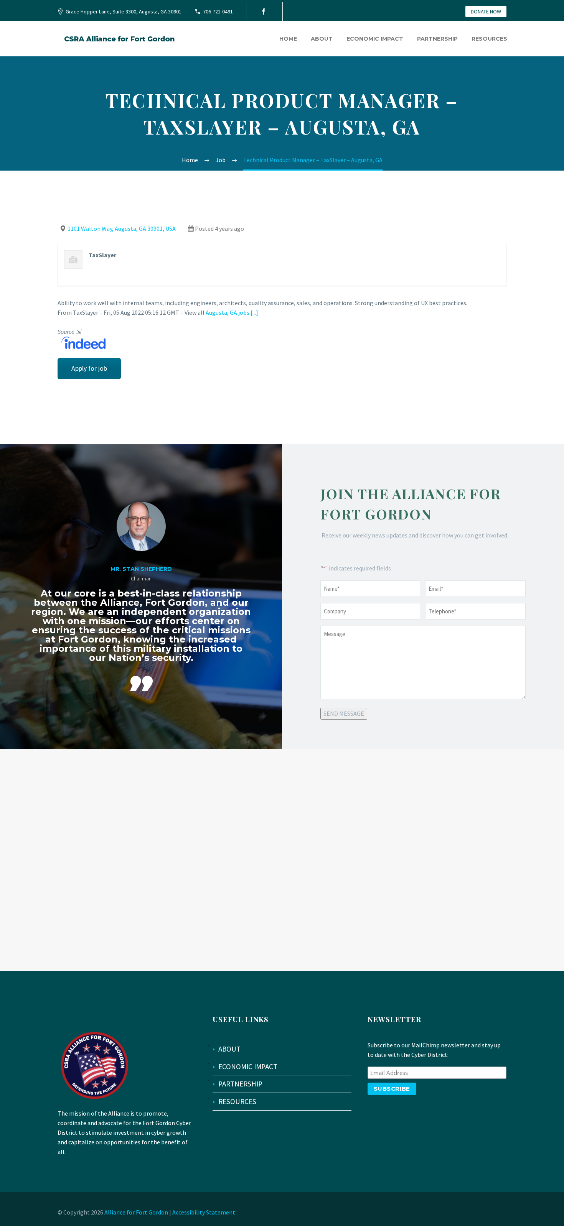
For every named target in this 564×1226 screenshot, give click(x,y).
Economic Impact (374, 38)
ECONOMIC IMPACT (247, 1066)
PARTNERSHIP (240, 1083)
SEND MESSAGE (343, 713)
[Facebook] (263, 11)
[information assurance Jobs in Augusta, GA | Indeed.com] (82, 342)
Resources (489, 38)
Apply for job (89, 368)
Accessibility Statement (203, 1212)
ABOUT (229, 1048)
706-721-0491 (218, 11)
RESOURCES (237, 1101)
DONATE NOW (486, 11)
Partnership (437, 38)
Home (288, 38)
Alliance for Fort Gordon (136, 1212)
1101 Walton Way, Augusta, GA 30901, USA (122, 228)
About (322, 38)
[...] (254, 312)
